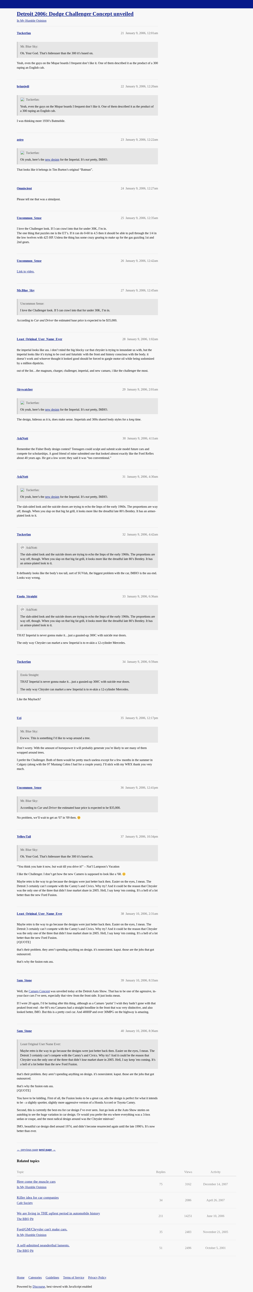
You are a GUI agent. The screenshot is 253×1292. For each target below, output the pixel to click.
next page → (47, 1149)
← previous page (27, 1149)
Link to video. (25, 271)
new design (52, 159)
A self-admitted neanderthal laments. (43, 1245)
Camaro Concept (39, 991)
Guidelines (52, 1277)
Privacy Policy (97, 1277)
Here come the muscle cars (36, 1181)
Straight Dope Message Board (21, 4)
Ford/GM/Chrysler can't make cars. (42, 1229)
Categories (35, 1277)
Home (21, 1277)
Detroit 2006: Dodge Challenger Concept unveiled (75, 14)
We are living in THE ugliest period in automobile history (58, 1213)
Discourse (39, 1286)
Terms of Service (73, 1277)
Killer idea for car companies (38, 1197)
